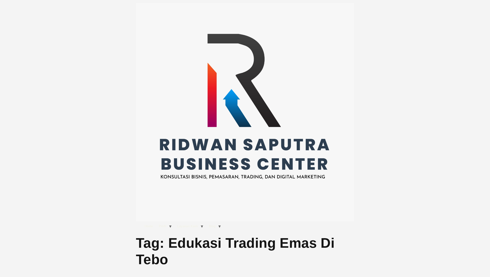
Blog (212, 226)
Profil (162, 226)
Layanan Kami (187, 226)
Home (149, 226)
